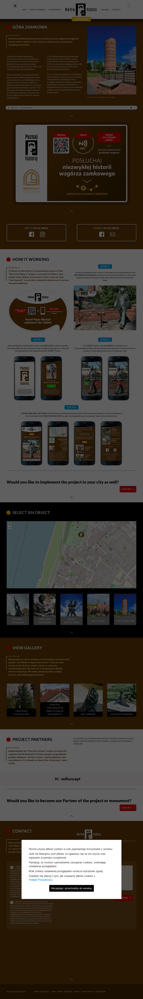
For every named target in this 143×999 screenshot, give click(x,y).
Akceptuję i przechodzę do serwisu (71, 888)
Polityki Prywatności (40, 879)
